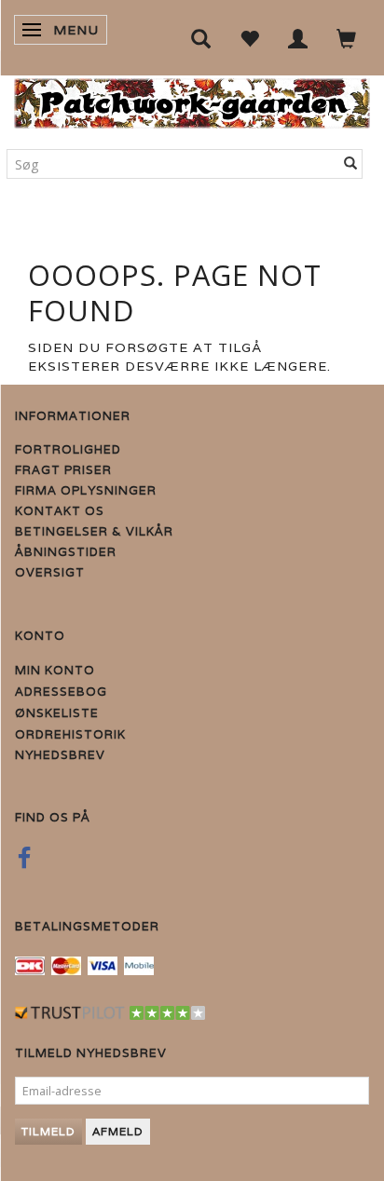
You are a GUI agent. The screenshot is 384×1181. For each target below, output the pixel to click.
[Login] (298, 37)
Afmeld (118, 1131)
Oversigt (50, 572)
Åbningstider (66, 552)
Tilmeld (48, 1131)
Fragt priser (63, 470)
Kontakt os (59, 511)
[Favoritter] (250, 37)
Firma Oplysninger (86, 490)
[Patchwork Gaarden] (192, 99)
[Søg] (351, 164)
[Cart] (347, 37)
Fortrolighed (68, 449)
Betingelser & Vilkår (94, 531)
